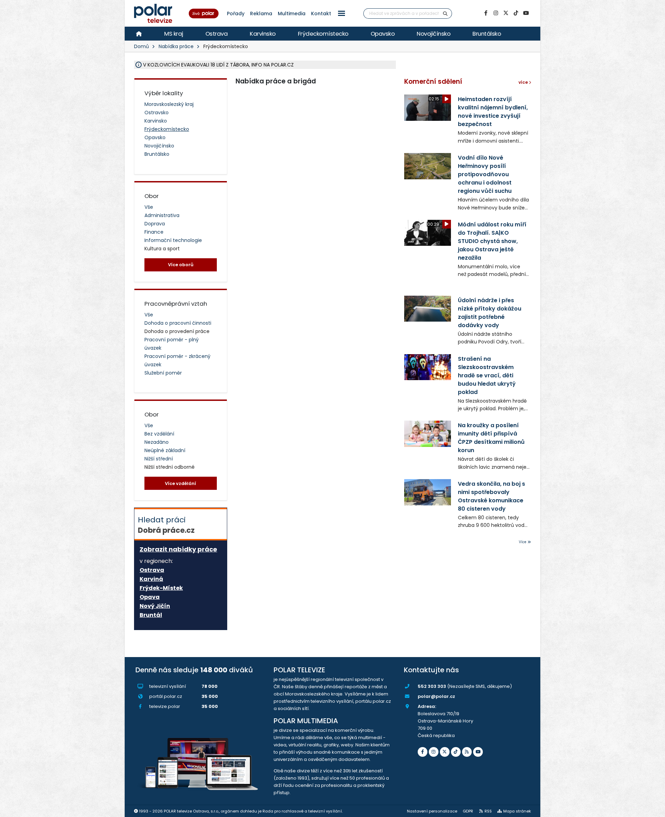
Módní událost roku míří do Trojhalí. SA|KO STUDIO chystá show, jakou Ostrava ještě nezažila (492, 241)
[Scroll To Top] (653, 809)
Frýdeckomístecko (323, 33)
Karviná (151, 579)
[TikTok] (516, 13)
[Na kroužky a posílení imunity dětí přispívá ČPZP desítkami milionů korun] (427, 434)
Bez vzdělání (159, 433)
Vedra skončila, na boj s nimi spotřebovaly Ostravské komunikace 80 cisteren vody (491, 496)
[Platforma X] (506, 13)
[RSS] (467, 752)
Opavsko (383, 33)
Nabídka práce (176, 46)
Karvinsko (263, 33)
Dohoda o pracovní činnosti (177, 323)
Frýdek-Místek (161, 588)
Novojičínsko (433, 33)
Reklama (261, 13)
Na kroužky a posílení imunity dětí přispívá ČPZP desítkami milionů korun (491, 437)
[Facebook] (485, 13)
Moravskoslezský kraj (169, 104)
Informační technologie (173, 240)
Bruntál (151, 615)
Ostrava (216, 33)
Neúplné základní (164, 450)
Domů (141, 46)
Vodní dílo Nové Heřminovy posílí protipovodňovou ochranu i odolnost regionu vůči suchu (485, 174)
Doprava (154, 223)
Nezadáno (156, 442)
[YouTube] (526, 13)
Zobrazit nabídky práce (178, 549)
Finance (153, 231)
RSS (488, 811)
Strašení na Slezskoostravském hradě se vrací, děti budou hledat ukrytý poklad (487, 375)
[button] (341, 13)
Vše (148, 207)
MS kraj (173, 33)
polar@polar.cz (436, 696)
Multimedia (291, 13)
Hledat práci (166, 524)
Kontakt (321, 13)
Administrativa (161, 215)
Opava (150, 597)
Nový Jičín (155, 606)
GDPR (468, 811)
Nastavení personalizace (432, 811)
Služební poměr (163, 372)
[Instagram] (495, 13)
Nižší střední (158, 458)
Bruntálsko (486, 33)
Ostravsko (156, 112)
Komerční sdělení (433, 81)
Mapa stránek (517, 811)
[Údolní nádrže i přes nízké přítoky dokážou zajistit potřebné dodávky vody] (427, 309)
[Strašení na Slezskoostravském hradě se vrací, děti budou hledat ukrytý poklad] (427, 367)
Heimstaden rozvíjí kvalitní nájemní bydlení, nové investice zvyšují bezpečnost (493, 111)
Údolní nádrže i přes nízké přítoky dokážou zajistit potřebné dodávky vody (489, 312)
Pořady (236, 13)
